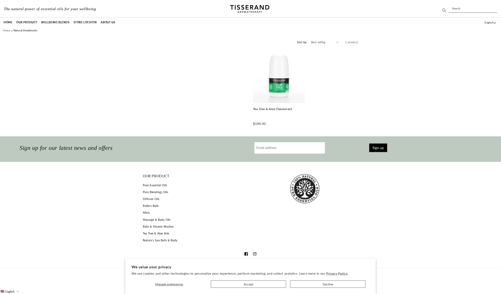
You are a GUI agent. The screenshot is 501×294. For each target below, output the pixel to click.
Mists (146, 212)
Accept (248, 284)
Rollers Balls (151, 205)
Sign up (378, 148)
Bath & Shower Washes (158, 226)
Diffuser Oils (151, 199)
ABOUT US (108, 22)
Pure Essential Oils (155, 185)
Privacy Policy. (337, 273)
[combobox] (472, 9)
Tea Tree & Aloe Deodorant (272, 109)
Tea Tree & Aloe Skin (156, 233)
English (489, 22)
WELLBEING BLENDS (55, 22)
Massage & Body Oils (156, 219)
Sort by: (302, 42)
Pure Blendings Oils (155, 192)
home (6, 30)
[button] (26, 22)
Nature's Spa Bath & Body (160, 240)
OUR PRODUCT (26, 22)
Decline (328, 284)
